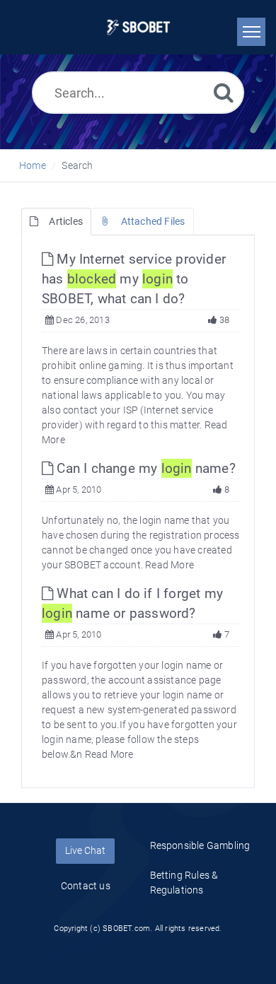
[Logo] (138, 27)
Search (77, 165)
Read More (169, 564)
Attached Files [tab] (153, 221)
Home (32, 165)
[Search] (223, 92)
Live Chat (85, 850)
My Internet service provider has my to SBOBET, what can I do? (134, 279)
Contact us (85, 885)
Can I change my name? (144, 468)
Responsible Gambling (200, 845)
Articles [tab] (66, 221)
